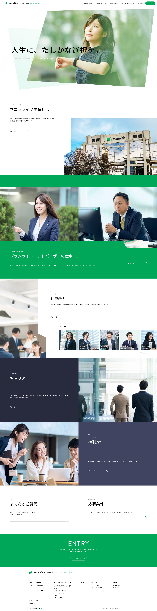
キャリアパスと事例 (97, 587)
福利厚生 (115, 582)
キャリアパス (95, 585)
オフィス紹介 (116, 587)
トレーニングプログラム (98, 590)
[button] (141, 353)
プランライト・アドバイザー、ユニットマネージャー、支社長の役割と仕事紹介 (62, 587)
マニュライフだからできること (37, 590)
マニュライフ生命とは (35, 582)
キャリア (94, 582)
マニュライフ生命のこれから (37, 587)
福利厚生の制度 (116, 585)
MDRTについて (57, 595)
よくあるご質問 (34, 600)
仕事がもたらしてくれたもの (61, 590)
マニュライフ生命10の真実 (36, 585)
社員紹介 (82, 582)
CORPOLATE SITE (35, 608)
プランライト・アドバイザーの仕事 (62, 582)
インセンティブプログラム (60, 593)
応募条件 (32, 603)
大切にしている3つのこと (60, 598)
